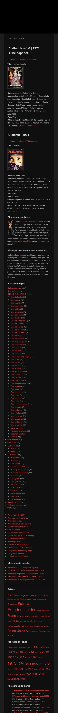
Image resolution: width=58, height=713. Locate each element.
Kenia (36, 622)
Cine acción (15, 299)
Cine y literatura (17, 422)
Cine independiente (18, 383)
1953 (29, 647)
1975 (27, 663)
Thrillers (14, 436)
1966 (10, 657)
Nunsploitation (13, 502)
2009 (17, 678)
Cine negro (15, 401)
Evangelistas (16, 481)
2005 (28, 674)
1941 (24, 647)
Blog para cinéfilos (28, 221)
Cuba (43, 599)
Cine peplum (16, 407)
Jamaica (22, 621)
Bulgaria (10, 599)
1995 (40, 669)
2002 (22, 674)
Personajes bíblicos (15, 541)
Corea (39, 599)
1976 (35, 663)
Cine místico (16, 392)
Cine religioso (16, 413)
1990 (25, 669)
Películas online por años (17, 517)
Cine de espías (17, 326)
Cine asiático (12, 291)
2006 (35, 673)
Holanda (27, 616)
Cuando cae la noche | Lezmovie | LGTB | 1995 (26, 579)
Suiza (48, 631)
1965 (47, 652)
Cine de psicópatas (18, 344)
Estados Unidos (21, 609)
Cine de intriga (16, 335)
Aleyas (13, 448)
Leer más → (32, 125)
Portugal (46, 626)
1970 (34, 657)
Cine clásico (16, 317)
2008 (10, 678)
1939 (15, 647)
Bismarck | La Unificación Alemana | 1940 (24, 576)
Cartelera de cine (14, 288)
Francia (12, 615)
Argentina (25, 595)
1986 (14, 669)
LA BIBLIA (11, 454)
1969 (27, 656)
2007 (42, 674)
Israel (9, 622)
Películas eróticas (14, 505)
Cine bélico (15, 309)
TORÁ (9, 508)
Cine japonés (12, 439)
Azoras (13, 451)
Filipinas (45, 610)
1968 (18, 657)
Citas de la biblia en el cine (18, 544)
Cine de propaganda (19, 341)
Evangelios (15, 478)
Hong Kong (34, 616)
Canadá (24, 599)
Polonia (40, 626)
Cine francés (16, 377)
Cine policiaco (16, 410)
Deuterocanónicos (18, 466)
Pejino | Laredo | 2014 (16, 514)
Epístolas (14, 475)
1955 (42, 647)
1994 (35, 669)
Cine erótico (15, 362)
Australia (33, 595)
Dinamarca (12, 603)
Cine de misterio (17, 338)
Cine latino (15, 389)
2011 (23, 679)
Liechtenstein (12, 626)
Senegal (35, 631)
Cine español (16, 365)
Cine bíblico (15, 463)
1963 (36, 652)
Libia (40, 621)
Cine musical (16, 398)
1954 (35, 647)
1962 (30, 651)
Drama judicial (16, 425)
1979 (46, 663)
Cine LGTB (11, 442)
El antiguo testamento (20, 469)
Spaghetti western (18, 433)
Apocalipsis (15, 457)
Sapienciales (16, 499)
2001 (17, 674)
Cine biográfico (17, 311)
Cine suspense (17, 418)
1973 (11, 663)
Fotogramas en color (15, 553)
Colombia (32, 599)
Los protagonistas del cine (18, 532)
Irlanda (47, 616)
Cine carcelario (17, 314)
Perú (35, 626)
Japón (29, 621)
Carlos (34, 59)
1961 (25, 652)
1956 (47, 647)
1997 (9, 674)
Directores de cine (14, 520)
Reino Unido (16, 630)
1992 (30, 668)
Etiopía (39, 611)
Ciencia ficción (17, 297)
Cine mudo (15, 395)
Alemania (13, 595)
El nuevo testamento (19, 472)
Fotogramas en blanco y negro (19, 550)
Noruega (30, 626)
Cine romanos (16, 416)
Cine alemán (16, 303)
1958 (10, 651)
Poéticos (14, 487)
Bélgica (16, 599)
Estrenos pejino (17, 427)
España (23, 603)
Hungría (41, 616)
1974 (20, 663)
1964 (41, 651)
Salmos (14, 496)
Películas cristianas (19, 430)
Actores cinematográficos (17, 526)
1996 (47, 668)
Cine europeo (16, 368)
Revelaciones (16, 493)
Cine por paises (13, 529)
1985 (9, 669)
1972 (41, 657)
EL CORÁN (12, 445)
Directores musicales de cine (19, 523)
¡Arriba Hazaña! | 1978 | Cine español (23, 50)
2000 (13, 674)
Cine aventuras (17, 306)
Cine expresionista (18, 371)
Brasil (46, 595)
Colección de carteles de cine (19, 547)
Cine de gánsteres (18, 332)
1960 (21, 652)
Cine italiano (16, 386)
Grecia (21, 616)
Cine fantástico (17, 374)
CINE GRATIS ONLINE (16, 294)
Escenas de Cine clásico (17, 556)
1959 (15, 651)
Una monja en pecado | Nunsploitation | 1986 (25, 573)
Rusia (28, 631)
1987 (20, 668)
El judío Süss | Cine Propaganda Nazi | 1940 (25, 570)
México (22, 626)
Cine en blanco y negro (20, 356)
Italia (15, 620)
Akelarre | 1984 (18, 134)
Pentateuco (15, 484)
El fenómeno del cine (16, 538)
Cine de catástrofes (19, 320)
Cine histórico (16, 380)
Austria (41, 595)
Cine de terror (16, 347)
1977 (40, 664)
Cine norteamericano (19, 404)
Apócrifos (14, 460)
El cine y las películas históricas (20, 535)
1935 (10, 647)
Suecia (42, 631)
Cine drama (15, 353)
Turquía (10, 635)
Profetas (14, 490)
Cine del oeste (16, 350)
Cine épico (15, 359)
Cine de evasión (17, 329)
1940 (20, 647)
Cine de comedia (17, 323)
